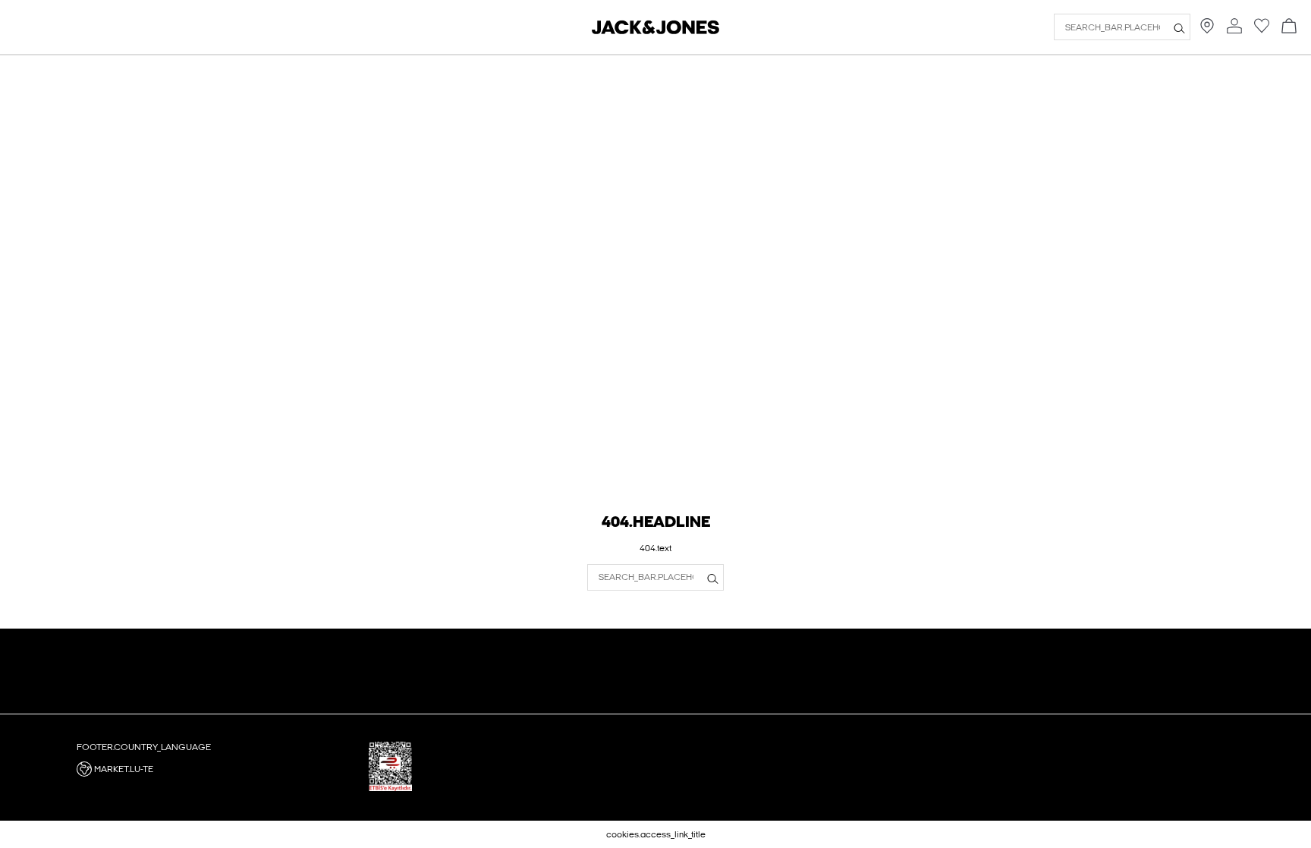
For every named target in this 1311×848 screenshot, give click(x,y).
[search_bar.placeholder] (1179, 27)
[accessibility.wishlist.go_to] (1261, 30)
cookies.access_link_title (656, 834)
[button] (217, 769)
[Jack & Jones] (655, 31)
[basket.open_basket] (1289, 27)
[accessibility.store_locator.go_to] (1207, 30)
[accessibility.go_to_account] (1234, 27)
